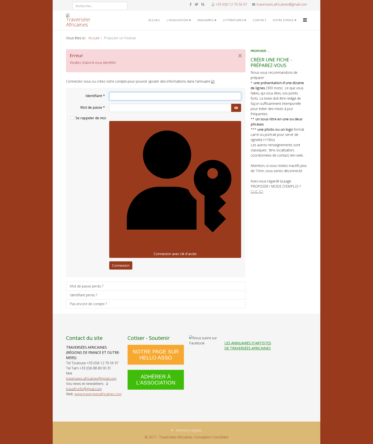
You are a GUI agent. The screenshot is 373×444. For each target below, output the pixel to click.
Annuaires (206, 20)
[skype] (202, 4)
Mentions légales (188, 430)
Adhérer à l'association (155, 380)
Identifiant (95, 95)
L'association (177, 20)
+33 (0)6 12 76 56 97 (231, 4)
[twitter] (196, 4)
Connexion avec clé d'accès (175, 253)
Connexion (121, 265)
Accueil (154, 20)
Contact (259, 20)
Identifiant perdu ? (83, 295)
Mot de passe (92, 107)
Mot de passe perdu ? (86, 286)
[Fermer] (240, 56)
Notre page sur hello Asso (156, 355)
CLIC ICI (257, 191)
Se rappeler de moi (91, 118)
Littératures (233, 20)
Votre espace (283, 20)
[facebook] (191, 4)
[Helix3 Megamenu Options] (305, 20)
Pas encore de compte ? (88, 303)
